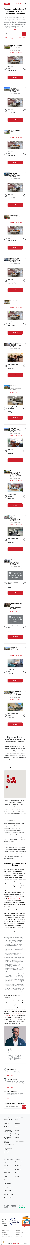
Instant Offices (5, 1230)
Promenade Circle (14, 215)
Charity (17, 1134)
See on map (19, 52)
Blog (18, 1176)
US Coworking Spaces (7, 1138)
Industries (17, 1123)
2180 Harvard (13, 173)
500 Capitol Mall (14, 258)
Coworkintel (18, 1234)
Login (5, 1162)
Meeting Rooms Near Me (8, 1152)
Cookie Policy (7, 1190)
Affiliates (17, 1137)
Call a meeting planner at (15, 37)
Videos (5, 1176)
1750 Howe (13, 88)
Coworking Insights (6, 1234)
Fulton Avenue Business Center (14, 560)
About (16, 1119)
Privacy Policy (7, 1187)
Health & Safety (8, 1198)
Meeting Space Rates (8, 1149)
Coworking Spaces (12, 1091)
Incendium (4, 1238)
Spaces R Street (14, 300)
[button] (15, 782)
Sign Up (6, 1165)
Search (24, 33)
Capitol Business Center (14, 516)
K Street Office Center (16, 343)
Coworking (6, 1123)
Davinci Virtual (19, 1236)
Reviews (17, 1130)
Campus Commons (15, 130)
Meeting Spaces (11, 1069)
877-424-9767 (19, 3)
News (16, 1126)
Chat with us (7, 1183)
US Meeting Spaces (7, 1127)
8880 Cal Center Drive (16, 45)
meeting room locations (13, 898)
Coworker (4, 1232)
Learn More (10, 1075)
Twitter (19, 1165)
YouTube (19, 1172)
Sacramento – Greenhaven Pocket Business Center (15, 472)
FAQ (5, 1169)
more (15, 29)
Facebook (19, 1162)
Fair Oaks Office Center (14, 648)
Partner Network (19, 1141)
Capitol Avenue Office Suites (15, 692)
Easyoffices (18, 1230)
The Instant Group (19, 1232)
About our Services (9, 1144)
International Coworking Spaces (9, 1134)
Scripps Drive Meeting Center (16, 604)
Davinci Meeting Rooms (7, 1236)
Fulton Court (13, 428)
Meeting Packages (12, 1079)
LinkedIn (19, 1169)
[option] (15, 68)
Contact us (7, 1180)
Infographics (7, 1172)
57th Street (13, 385)
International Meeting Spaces (8, 1131)
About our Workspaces (7, 1142)
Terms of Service (8, 1194)
